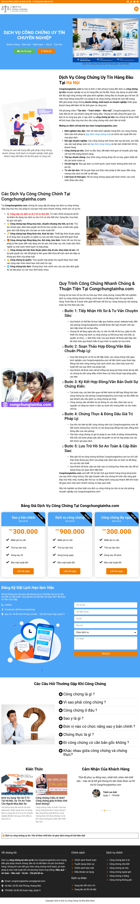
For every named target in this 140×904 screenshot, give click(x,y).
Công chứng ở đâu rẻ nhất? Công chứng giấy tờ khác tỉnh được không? (51, 800)
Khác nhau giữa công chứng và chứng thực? (95, 752)
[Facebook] (128, 2)
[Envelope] (134, 2)
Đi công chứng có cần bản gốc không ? (96, 742)
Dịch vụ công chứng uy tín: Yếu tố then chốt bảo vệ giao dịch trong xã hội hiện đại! (45, 835)
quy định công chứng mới (98, 134)
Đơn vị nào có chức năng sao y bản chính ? (99, 726)
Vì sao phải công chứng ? (84, 702)
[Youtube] (138, 2)
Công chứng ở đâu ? (80, 710)
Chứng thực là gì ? (78, 734)
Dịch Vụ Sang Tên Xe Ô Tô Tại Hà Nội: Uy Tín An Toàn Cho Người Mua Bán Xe (16, 800)
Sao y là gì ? (73, 718)
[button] (136, 9)
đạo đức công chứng (100, 144)
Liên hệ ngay (23, 571)
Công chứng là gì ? (79, 694)
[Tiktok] (131, 2)
